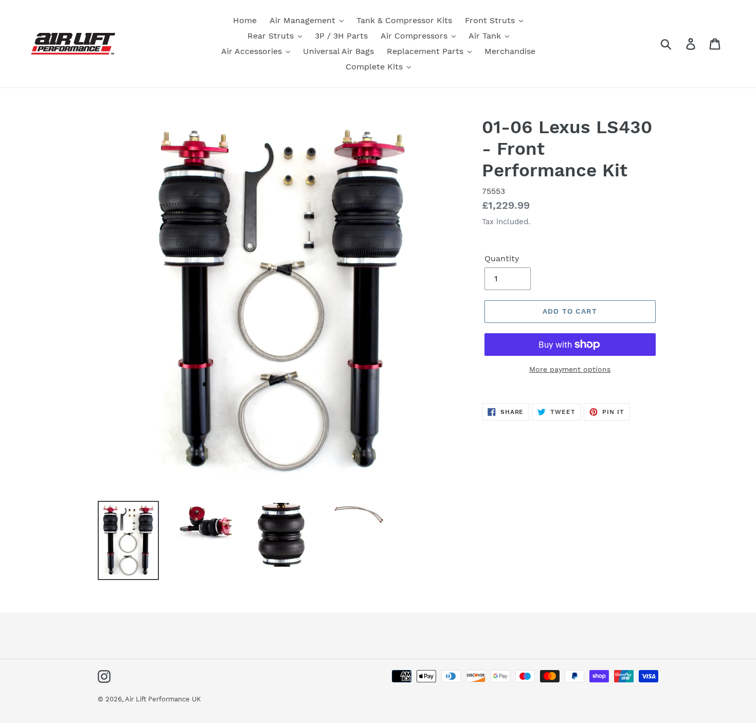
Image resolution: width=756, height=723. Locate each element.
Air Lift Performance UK (163, 699)
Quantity (501, 258)
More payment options (569, 369)
